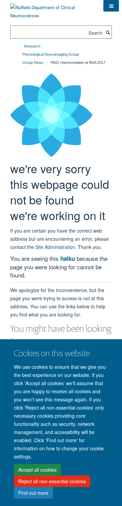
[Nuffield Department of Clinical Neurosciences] (51, 9)
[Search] (107, 32)
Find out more (33, 492)
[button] (111, 6)
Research (32, 46)
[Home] (16, 46)
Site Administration (55, 246)
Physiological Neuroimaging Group (50, 54)
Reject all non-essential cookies (52, 481)
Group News (32, 62)
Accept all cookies (37, 469)
